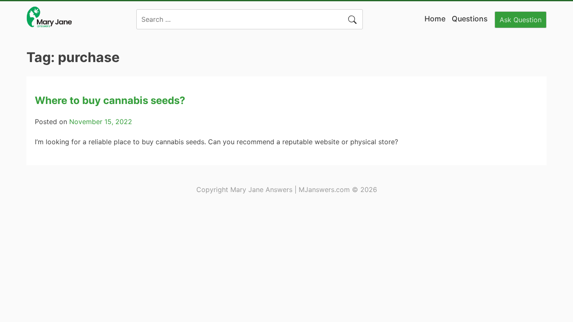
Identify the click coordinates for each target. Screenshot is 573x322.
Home (435, 18)
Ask (521, 20)
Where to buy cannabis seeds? (110, 100)
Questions (469, 18)
